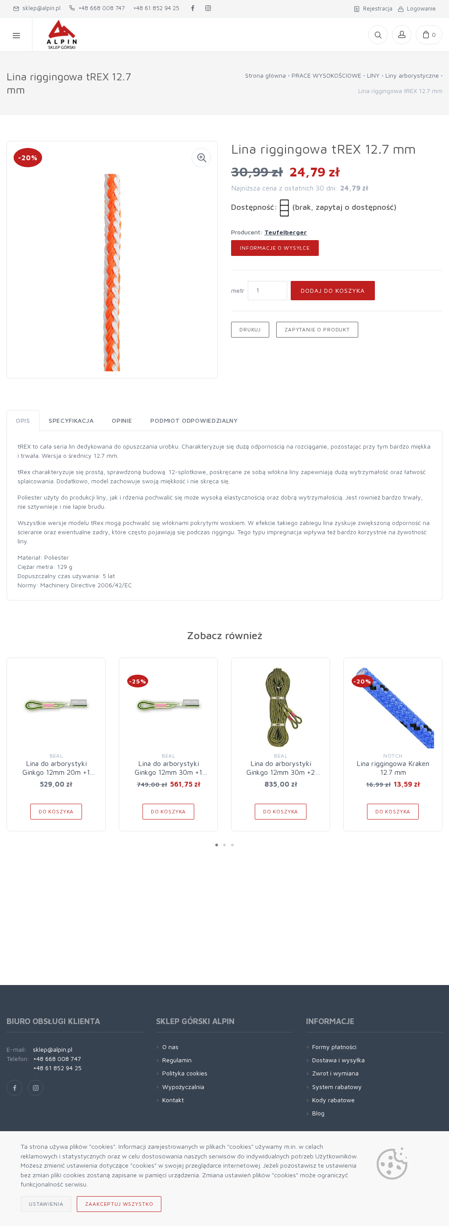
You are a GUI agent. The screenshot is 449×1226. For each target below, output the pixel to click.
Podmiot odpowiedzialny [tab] (194, 420)
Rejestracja (376, 8)
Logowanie (419, 8)
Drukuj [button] (250, 329)
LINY (373, 75)
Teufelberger (285, 232)
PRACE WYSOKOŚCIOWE (326, 75)
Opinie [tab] (122, 420)
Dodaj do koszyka (333, 290)
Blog (318, 1113)
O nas (170, 1046)
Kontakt (173, 1100)
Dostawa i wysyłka (338, 1060)
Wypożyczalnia (183, 1086)
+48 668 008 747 (100, 7)
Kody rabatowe (333, 1100)
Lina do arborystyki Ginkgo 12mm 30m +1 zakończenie (168, 772)
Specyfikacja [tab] (71, 420)
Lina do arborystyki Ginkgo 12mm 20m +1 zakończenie (56, 772)
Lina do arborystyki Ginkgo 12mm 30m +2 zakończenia (280, 772)
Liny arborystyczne (412, 75)
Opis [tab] (23, 420)
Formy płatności (334, 1046)
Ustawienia (46, 1204)
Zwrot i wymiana (335, 1073)
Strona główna (265, 75)
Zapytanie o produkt (317, 329)
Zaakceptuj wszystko (119, 1204)
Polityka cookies (184, 1073)
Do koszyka (56, 811)
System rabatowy (337, 1086)
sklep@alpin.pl (40, 7)
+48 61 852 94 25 (156, 7)
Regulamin (177, 1060)
